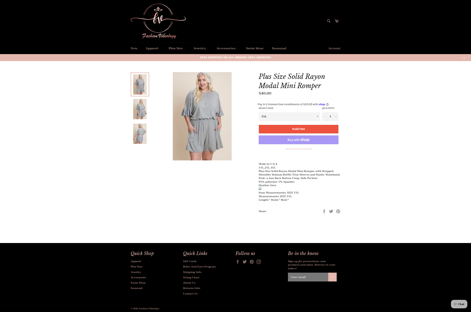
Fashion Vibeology (149, 308)
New (134, 48)
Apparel (152, 48)
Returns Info (191, 288)
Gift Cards (189, 261)
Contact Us (190, 293)
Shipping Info (192, 272)
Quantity (328, 108)
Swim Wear (255, 48)
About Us (189, 283)
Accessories (226, 48)
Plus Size (176, 48)
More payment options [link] (298, 148)
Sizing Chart (191, 277)
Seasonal (279, 48)
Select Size (266, 108)
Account (334, 48)
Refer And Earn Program (199, 266)
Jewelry (200, 48)
